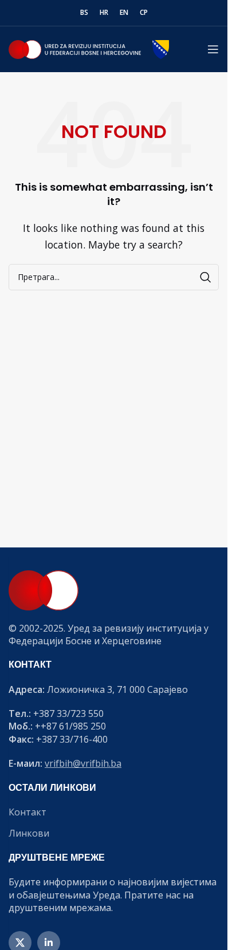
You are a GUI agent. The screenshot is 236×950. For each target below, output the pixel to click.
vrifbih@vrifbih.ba (83, 763)
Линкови (29, 833)
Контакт (27, 812)
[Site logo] (89, 48)
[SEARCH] (205, 277)
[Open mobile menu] (213, 49)
